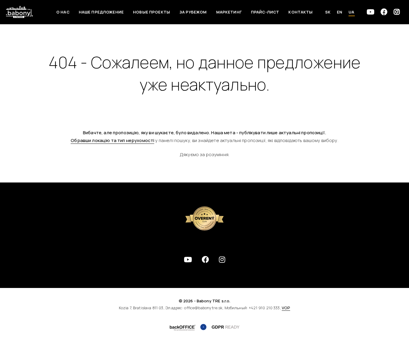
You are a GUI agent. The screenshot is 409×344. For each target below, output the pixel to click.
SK (328, 12)
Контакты (300, 12)
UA (351, 12)
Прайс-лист (265, 12)
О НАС (62, 12)
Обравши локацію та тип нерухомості (112, 140)
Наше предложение (101, 12)
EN (339, 12)
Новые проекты (151, 12)
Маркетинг (229, 12)
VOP (286, 307)
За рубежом (193, 12)
